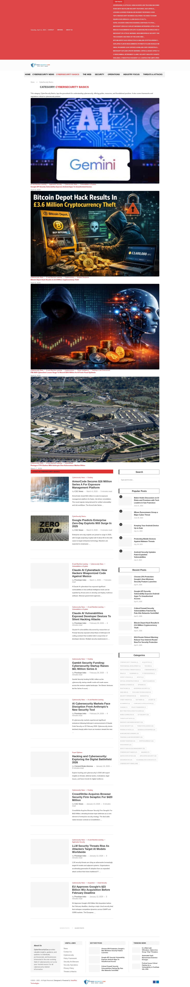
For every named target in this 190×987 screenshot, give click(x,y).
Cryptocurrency (146, 741)
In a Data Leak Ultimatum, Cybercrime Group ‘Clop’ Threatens (150, 950)
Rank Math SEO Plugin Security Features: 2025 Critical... (134, 9)
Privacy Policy (69, 968)
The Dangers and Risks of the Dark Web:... (129, 37)
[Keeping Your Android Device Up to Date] (125, 528)
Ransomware (125, 744)
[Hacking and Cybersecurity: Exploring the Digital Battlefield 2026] (50, 764)
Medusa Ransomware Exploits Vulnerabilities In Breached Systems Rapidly (141, 30)
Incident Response (127, 741)
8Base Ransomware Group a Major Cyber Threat (146, 513)
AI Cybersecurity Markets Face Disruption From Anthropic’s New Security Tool (91, 706)
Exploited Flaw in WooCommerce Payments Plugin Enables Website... (138, 44)
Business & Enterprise (146, 729)
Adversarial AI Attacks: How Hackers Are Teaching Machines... (137, 5)
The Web (87, 74)
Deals (123, 673)
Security (99, 74)
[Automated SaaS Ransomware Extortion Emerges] (136, 957)
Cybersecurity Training (129, 662)
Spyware (142, 684)
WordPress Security (142, 688)
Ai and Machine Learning (129, 733)
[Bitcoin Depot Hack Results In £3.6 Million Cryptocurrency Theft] (125, 626)
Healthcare (125, 688)
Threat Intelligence (145, 726)
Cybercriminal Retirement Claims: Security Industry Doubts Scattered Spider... (143, 54)
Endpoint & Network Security (131, 722)
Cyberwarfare (150, 669)
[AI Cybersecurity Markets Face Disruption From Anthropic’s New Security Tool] (50, 711)
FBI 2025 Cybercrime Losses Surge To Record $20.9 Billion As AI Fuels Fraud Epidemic (63, 372)
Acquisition (147, 662)
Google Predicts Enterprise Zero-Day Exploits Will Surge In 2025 (92, 523)
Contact (51, 30)
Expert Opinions (126, 677)
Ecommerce (125, 703)
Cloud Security (126, 726)
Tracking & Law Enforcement (131, 737)
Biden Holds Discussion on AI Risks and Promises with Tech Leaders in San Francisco (146, 500)
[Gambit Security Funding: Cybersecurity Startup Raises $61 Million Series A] (50, 671)
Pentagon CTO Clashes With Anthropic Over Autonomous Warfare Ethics (58, 465)
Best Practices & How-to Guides (132, 711)
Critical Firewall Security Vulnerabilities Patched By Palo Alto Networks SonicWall (146, 610)
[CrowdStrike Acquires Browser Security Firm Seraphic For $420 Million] (50, 802)
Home (27, 74)
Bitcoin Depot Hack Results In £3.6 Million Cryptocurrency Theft (55, 280)
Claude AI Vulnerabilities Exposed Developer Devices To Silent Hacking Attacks (91, 616)
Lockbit (151, 699)
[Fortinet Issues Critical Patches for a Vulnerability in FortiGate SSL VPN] (136, 966)
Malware (145, 752)
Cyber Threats (126, 699)
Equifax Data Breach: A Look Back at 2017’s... (130, 19)
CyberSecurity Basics (67, 74)
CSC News (78, 491)
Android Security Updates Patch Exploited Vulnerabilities (145, 554)
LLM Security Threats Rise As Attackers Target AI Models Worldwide (90, 848)
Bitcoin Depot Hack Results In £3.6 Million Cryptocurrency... (136, 40)
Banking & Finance (127, 684)
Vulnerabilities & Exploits (146, 759)
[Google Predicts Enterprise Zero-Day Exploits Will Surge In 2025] (50, 528)
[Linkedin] (157, 982)
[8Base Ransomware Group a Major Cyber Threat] (125, 515)
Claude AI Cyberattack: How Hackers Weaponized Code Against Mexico (89, 573)
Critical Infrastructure (129, 681)
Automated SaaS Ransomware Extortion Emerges (149, 957)
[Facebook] (154, 982)
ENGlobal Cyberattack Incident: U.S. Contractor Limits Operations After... (141, 58)
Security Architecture (71, 961)
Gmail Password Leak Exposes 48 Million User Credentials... (135, 47)
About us (69, 30)
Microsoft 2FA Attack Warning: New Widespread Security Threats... (138, 33)
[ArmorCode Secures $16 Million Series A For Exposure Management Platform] (50, 489)
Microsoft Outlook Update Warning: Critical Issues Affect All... (137, 51)
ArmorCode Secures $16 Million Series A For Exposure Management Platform (92, 484)
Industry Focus (131, 74)
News (66, 948)
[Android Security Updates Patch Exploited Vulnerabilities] (125, 555)
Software (140, 699)
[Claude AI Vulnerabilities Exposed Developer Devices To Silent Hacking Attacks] (50, 619)
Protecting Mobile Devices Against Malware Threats (145, 540)
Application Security (148, 756)
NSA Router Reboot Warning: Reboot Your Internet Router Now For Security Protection (146, 639)
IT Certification (148, 673)
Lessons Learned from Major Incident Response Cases (134, 12)
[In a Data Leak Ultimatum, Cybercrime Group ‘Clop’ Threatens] (136, 950)
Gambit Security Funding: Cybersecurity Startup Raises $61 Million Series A (90, 665)
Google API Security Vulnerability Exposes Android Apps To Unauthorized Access (61, 187)
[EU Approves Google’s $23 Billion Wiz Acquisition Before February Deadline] (50, 894)
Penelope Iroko (80, 580)
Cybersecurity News (43, 74)
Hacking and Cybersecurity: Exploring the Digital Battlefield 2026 (92, 759)
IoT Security (143, 714)
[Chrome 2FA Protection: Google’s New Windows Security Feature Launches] (125, 580)
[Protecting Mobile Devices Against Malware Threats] (125, 542)
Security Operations (128, 696)
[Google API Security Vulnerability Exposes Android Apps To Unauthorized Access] (125, 594)
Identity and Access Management (132, 748)
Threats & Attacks (152, 74)
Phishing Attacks (127, 729)
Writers (60, 30)
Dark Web (124, 692)
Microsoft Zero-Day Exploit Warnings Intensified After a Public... (137, 26)
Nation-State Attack (128, 756)
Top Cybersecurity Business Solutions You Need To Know (134, 16)
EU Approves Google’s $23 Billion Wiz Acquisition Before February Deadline (91, 889)
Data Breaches (126, 759)
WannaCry (144, 696)
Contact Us (68, 952)
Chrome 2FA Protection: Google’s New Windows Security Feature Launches (145, 579)
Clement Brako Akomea (83, 766)
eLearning (134, 673)
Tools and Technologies (141, 692)
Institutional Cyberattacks (130, 669)
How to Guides (149, 681)
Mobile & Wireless (127, 714)
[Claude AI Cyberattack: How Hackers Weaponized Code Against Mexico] (50, 576)
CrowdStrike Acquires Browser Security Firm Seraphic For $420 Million (92, 797)
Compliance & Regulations (143, 703)
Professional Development (130, 666)
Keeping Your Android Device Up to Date (146, 527)
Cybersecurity (69, 955)
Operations (114, 74)
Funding (124, 707)
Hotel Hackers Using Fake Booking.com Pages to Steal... (134, 23)
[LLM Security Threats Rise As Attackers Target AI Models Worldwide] (50, 851)
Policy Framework (138, 707)
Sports (140, 677)
